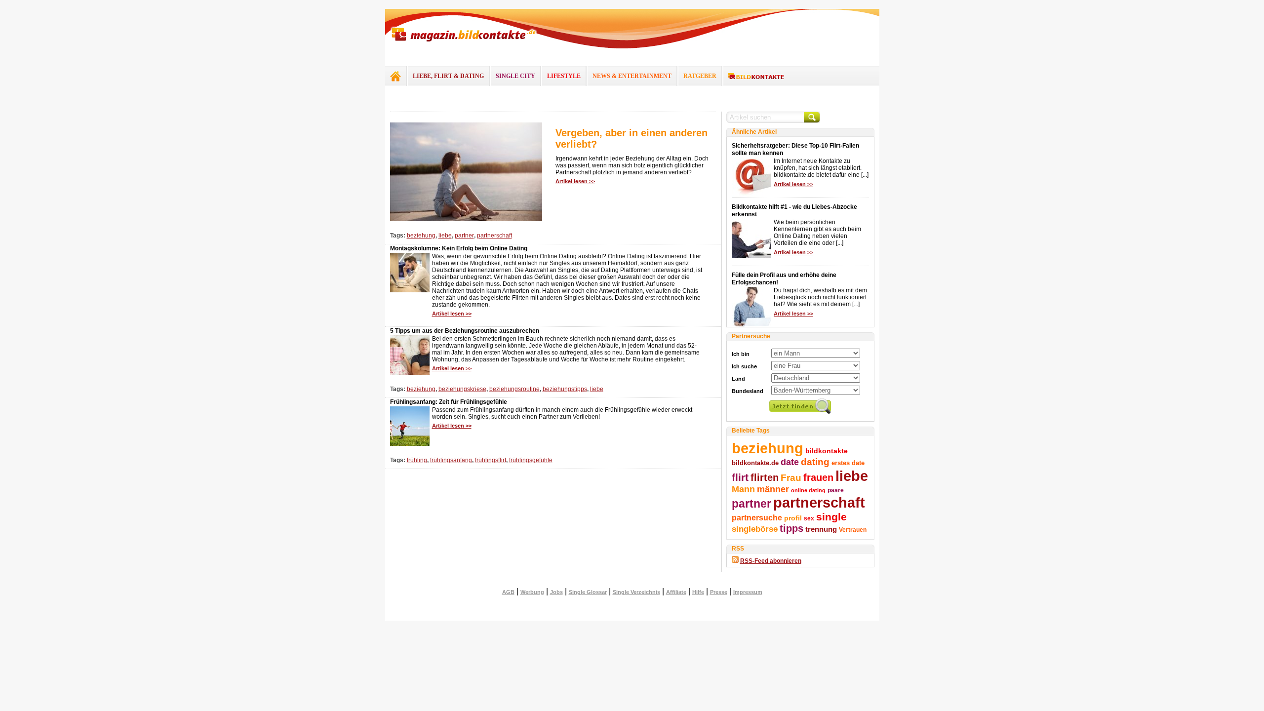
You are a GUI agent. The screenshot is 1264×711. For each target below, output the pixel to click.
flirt (740, 477)
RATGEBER (699, 76)
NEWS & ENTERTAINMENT (632, 76)
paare (836, 490)
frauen (818, 477)
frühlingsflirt (490, 460)
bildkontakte (826, 451)
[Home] (395, 76)
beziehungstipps (565, 389)
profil (793, 518)
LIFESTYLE (564, 76)
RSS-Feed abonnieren (770, 560)
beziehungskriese (462, 389)
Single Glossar (588, 592)
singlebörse (755, 529)
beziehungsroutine (514, 389)
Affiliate (676, 592)
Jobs (556, 592)
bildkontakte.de (755, 463)
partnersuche (757, 517)
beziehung (421, 235)
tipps (791, 528)
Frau (791, 478)
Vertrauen (853, 529)
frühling (417, 460)
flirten (764, 477)
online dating (808, 490)
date (790, 462)
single (831, 516)
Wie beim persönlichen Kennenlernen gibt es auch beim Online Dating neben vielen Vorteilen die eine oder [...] (817, 232)
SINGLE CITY (515, 76)
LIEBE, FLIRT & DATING (448, 76)
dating (815, 462)
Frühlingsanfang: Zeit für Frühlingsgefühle (448, 401)
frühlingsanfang (451, 460)
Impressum (747, 592)
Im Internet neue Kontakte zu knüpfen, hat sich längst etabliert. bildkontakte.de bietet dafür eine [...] (821, 168)
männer (773, 489)
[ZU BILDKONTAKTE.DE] (756, 76)
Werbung (532, 592)
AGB (508, 592)
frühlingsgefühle (531, 460)
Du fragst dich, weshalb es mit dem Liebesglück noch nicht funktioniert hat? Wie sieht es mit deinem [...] (820, 297)
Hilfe (698, 592)
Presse (718, 592)
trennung (821, 529)
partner (464, 235)
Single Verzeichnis (636, 592)
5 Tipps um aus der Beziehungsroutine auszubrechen (464, 330)
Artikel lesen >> (575, 181)
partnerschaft (494, 235)
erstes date (848, 463)
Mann (743, 489)
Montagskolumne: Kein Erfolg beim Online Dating (458, 248)
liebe (445, 235)
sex (809, 518)
